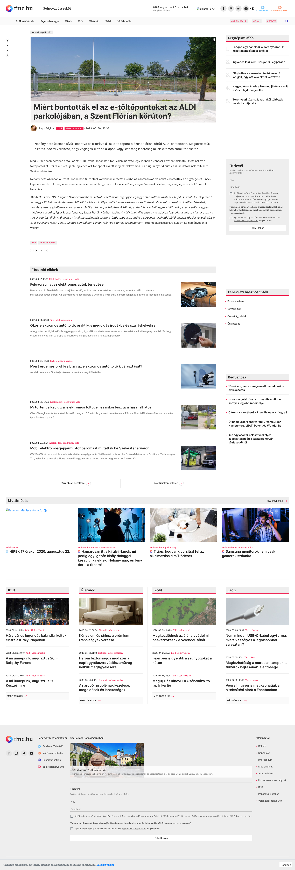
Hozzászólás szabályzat (272, 780)
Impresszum (265, 759)
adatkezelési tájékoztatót (246, 220)
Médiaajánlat (265, 766)
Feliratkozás (257, 227)
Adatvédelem (265, 773)
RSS (260, 787)
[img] (19, 8)
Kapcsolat (264, 752)
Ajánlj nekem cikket (166, 483)
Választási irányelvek (270, 800)
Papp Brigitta (46, 128)
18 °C (211, 8)
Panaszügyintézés (268, 793)
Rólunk (262, 746)
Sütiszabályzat (105, 864)
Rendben (286, 864)
